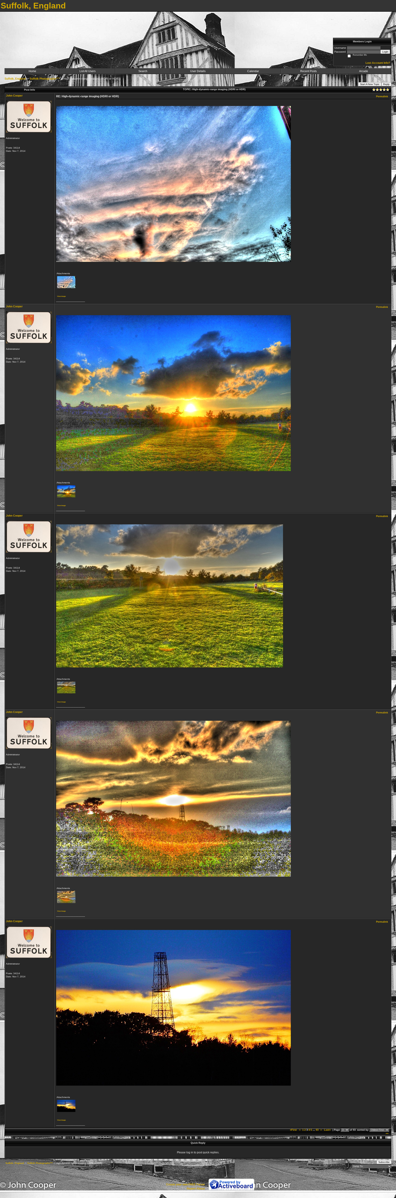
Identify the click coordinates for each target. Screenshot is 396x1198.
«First (293, 1129)
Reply (386, 84)
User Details (198, 71)
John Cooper (14, 95)
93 (317, 1129)
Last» (327, 1129)
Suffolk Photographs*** (45, 78)
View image (61, 296)
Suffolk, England (15, 78)
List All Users (88, 71)
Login (385, 51)
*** (387, 1134)
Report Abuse (196, 1188)
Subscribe (384, 1162)
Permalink (382, 96)
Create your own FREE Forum (185, 1184)
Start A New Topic (370, 84)
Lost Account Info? (378, 63)
